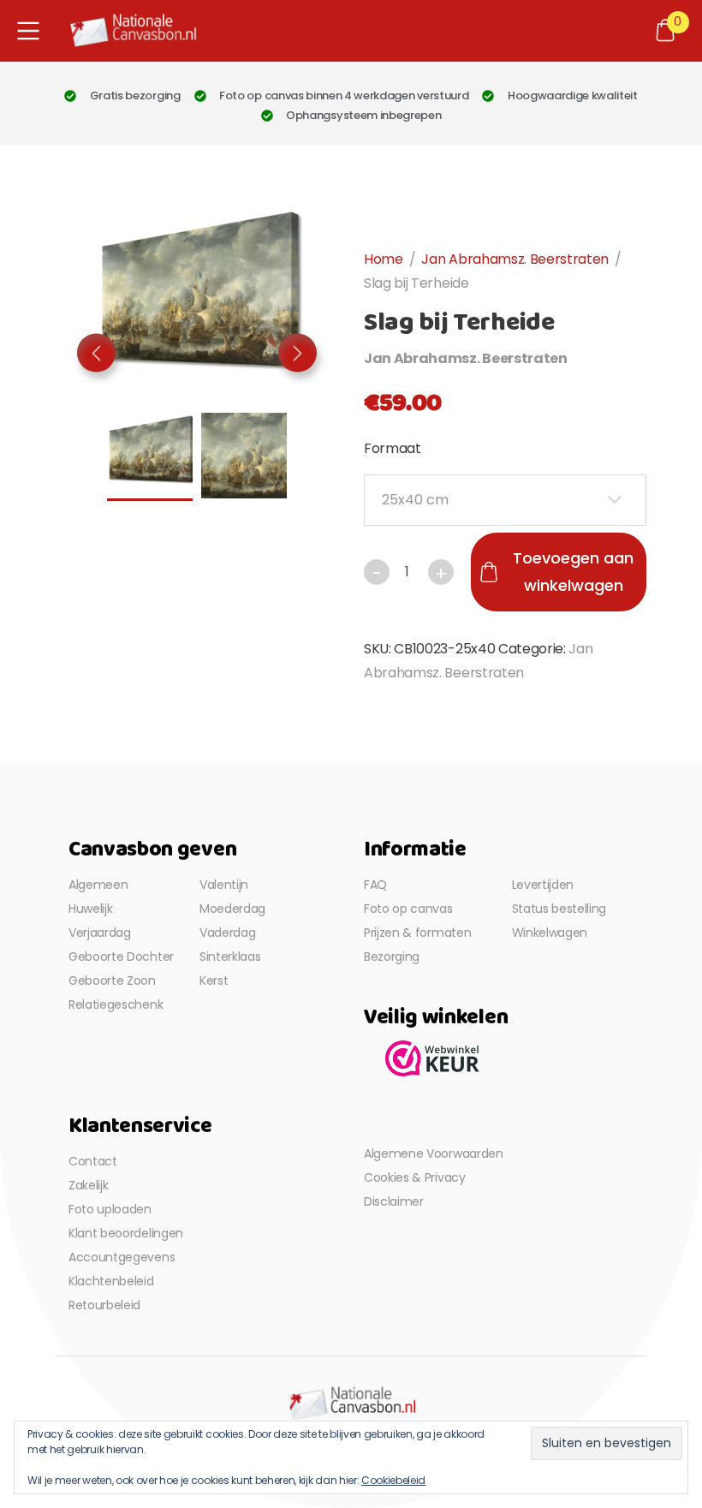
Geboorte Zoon (112, 980)
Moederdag (232, 908)
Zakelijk (88, 1185)
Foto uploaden (110, 1209)
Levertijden (543, 884)
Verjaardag (99, 932)
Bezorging (391, 956)
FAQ (375, 884)
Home (383, 259)
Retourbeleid (104, 1305)
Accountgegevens (121, 1257)
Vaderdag (227, 932)
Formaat (392, 448)
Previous (96, 353)
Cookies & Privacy (415, 1177)
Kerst (213, 980)
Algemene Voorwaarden (433, 1153)
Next (297, 353)
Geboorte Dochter (121, 956)
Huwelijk (90, 908)
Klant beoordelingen (125, 1233)
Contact (92, 1161)
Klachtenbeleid (111, 1281)
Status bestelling (559, 908)
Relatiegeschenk (115, 1004)
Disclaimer (394, 1201)
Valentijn (223, 884)
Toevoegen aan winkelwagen (573, 571)
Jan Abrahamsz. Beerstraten (515, 259)
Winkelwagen (549, 932)
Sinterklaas (229, 956)
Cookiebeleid (393, 1480)
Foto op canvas (408, 908)
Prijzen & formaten (417, 932)
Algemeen (98, 884)
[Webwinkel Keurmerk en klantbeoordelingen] (432, 1057)
